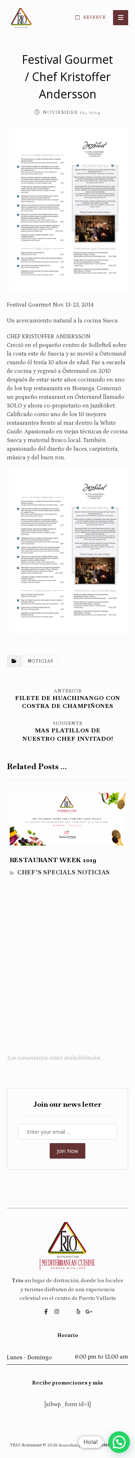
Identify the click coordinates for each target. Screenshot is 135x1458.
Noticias (40, 661)
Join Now (67, 1150)
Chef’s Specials (46, 872)
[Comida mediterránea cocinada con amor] (21, 18)
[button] (120, 17)
